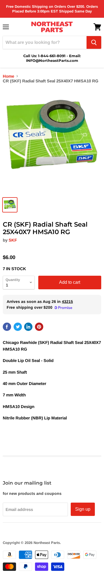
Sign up (82, 509)
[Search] (94, 42)
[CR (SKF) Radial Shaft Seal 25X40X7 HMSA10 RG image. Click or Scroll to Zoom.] (52, 141)
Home (8, 76)
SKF (13, 240)
